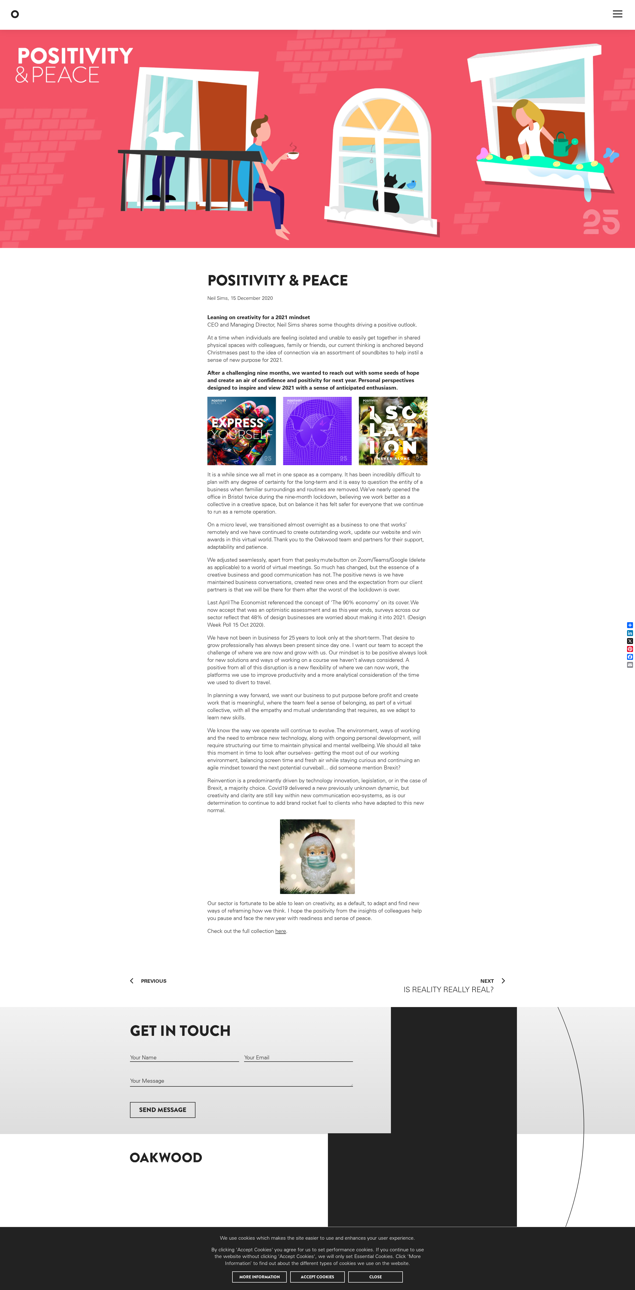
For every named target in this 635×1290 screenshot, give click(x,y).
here (280, 930)
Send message (162, 1109)
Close (375, 1277)
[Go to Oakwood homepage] (40, 15)
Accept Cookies (317, 1277)
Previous (153, 981)
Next (449, 986)
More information (259, 1277)
